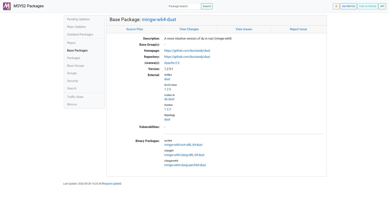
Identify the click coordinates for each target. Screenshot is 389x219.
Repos (71, 43)
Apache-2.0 (171, 63)
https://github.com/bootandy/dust (187, 51)
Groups (72, 73)
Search (207, 6)
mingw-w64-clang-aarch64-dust (185, 165)
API (382, 6)
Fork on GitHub (367, 6)
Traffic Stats (75, 97)
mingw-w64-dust (159, 19)
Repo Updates (76, 27)
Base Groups (75, 66)
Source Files (134, 29)
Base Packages (77, 50)
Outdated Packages (80, 34)
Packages (73, 58)
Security (72, 81)
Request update (112, 183)
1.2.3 (167, 109)
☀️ (336, 6)
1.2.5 (167, 89)
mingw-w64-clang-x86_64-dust (184, 155)
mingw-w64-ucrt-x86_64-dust (183, 145)
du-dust (169, 99)
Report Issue (298, 29)
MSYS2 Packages (28, 6)
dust (167, 79)
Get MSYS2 (348, 6)
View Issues (244, 29)
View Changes (189, 29)
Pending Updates (78, 19)
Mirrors (72, 104)
